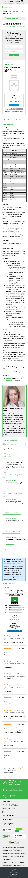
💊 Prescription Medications (15, 11)
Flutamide (8, 378)
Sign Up (14, 55)
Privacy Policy (14, 874)
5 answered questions (8, 26)
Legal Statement (14, 872)
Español (14, 869)
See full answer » (20, 467)
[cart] (22, 1)
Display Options (12, 770)
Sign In (7, 1)
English (14, 871)
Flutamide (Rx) (10, 380)
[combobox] (14, 101)
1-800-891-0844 (11, 804)
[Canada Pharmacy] (6, 7)
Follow (3, 458)
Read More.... (6, 434)
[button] (14, 110)
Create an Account (15, 1)
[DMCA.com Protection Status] (14, 842)
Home (4, 11)
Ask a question (22, 26)
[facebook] (3, 811)
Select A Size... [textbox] (13, 101)
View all (4, 549)
